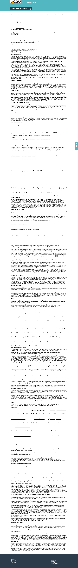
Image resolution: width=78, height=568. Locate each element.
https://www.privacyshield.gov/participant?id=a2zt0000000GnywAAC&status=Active (26, 439)
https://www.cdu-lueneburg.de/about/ (25, 29)
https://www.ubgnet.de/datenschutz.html (35, 278)
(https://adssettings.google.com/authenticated (21, 343)
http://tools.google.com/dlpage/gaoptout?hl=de (47, 339)
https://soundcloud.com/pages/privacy (57, 241)
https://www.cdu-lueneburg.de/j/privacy (49, 478)
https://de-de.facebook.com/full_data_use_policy (41, 494)
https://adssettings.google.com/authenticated (45, 405)
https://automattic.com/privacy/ (20, 224)
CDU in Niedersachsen (15, 563)
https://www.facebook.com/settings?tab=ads (22, 459)
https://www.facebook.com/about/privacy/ (22, 454)
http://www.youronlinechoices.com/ (51, 164)
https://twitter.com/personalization (54, 419)
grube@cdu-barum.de (15, 562)
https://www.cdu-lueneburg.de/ (46, 477)
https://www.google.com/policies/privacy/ (26, 405)
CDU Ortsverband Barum (15, 558)
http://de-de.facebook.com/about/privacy (43, 492)
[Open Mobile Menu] (67, 2)
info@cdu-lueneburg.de (20, 28)
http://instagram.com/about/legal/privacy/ (22, 427)
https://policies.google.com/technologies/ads (19, 342)
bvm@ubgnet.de (16, 34)
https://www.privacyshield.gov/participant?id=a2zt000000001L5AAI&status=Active (26, 326)
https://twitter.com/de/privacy (39, 419)
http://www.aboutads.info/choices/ (32, 164)
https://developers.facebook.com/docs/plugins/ (22, 436)
